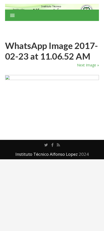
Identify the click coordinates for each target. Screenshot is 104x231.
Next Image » (88, 65)
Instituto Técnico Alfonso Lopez (46, 154)
